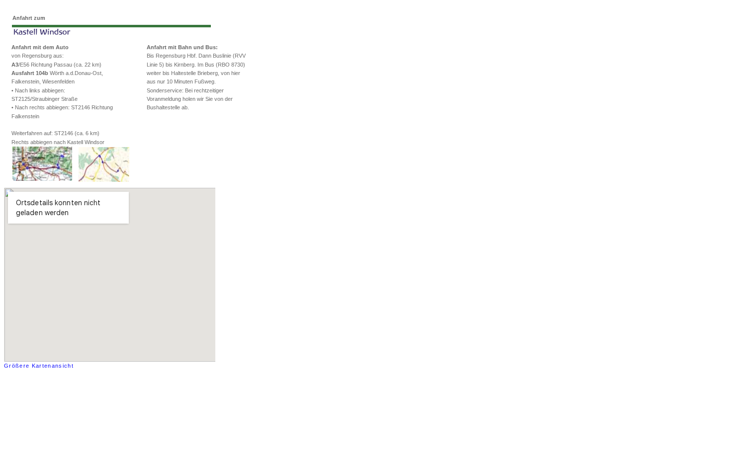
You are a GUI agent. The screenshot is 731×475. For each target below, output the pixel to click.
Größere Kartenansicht (39, 366)
